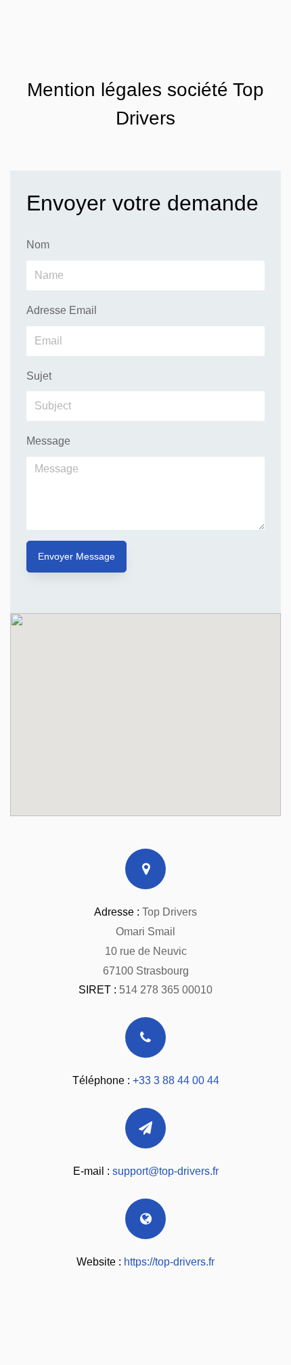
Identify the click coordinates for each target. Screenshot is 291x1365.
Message (48, 441)
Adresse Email (61, 310)
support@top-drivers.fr (165, 1171)
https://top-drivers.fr (169, 1262)
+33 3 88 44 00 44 (176, 1080)
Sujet (38, 376)
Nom (37, 244)
